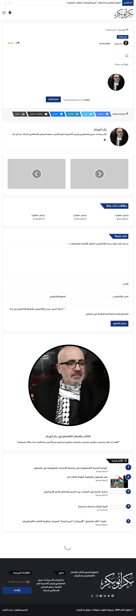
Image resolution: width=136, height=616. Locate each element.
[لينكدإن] (104, 596)
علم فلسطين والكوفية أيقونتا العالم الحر (87, 477)
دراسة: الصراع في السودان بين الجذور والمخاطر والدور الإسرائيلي (76, 492)
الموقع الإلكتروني (58, 296)
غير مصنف (111, 30)
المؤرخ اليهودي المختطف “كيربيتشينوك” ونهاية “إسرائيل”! (93, 3)
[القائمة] (4, 14)
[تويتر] (108, 596)
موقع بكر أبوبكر (83, 610)
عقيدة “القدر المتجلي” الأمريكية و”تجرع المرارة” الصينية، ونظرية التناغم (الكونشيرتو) (65, 521)
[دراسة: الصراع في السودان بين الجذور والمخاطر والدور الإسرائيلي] (119, 496)
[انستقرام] (96, 596)
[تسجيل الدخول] (10, 14)
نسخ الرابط (53, 99)
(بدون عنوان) (121, 215)
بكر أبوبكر (118, 44)
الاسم (125, 284)
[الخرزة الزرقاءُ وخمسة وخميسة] (119, 511)
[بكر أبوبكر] (124, 13)
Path (126, 65)
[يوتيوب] (100, 596)
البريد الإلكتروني (120, 296)
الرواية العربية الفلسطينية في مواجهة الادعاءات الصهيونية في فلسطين (71, 468)
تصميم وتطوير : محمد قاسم (15, 610)
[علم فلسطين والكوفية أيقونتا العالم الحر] (119, 481)
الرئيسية (122, 30)
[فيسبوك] (112, 596)
